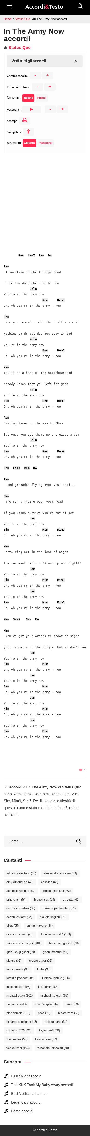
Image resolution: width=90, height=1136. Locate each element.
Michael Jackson (54, 995)
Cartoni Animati (19, 917)
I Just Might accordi (26, 1076)
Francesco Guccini (64, 943)
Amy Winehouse (19, 882)
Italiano (28, 97)
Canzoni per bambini (59, 908)
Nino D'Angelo (46, 1004)
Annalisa (49, 882)
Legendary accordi (26, 1102)
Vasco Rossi (18, 1048)
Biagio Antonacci (57, 890)
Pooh (44, 1013)
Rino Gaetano (56, 1021)
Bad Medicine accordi (29, 1094)
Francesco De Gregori (23, 943)
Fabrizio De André (56, 934)
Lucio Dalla (47, 987)
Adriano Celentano (21, 873)
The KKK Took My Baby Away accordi (42, 1085)
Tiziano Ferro (46, 1039)
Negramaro (16, 1004)
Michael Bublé (19, 995)
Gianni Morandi (55, 952)
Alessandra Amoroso (60, 873)
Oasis (72, 1004)
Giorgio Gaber (40, 960)
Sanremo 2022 (18, 1030)
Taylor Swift (49, 1030)
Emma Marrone (40, 925)
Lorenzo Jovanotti (20, 978)
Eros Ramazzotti (19, 934)
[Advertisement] (45, 197)
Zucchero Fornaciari (53, 1048)
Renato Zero (68, 1013)
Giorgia (13, 960)
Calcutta (71, 899)
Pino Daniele (18, 1013)
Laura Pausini (17, 969)
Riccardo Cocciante (21, 1021)
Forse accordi (22, 1111)
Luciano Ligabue (56, 978)
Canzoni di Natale (20, 908)
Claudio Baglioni (53, 917)
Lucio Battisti (18, 987)
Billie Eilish (16, 899)
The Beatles (16, 1039)
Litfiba (43, 969)
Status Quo (20, 47)
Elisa (12, 925)
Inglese (41, 97)
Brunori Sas (44, 899)
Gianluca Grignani (20, 952)
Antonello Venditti (20, 890)
